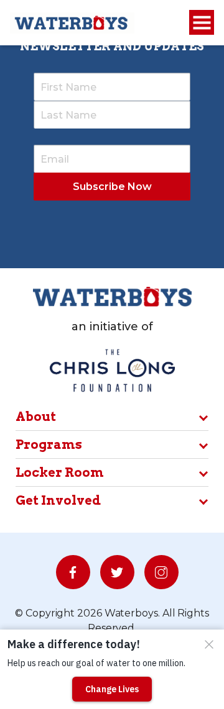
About (36, 416)
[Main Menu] (201, 23)
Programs (49, 444)
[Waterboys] (72, 22)
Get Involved (58, 500)
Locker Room (60, 472)
